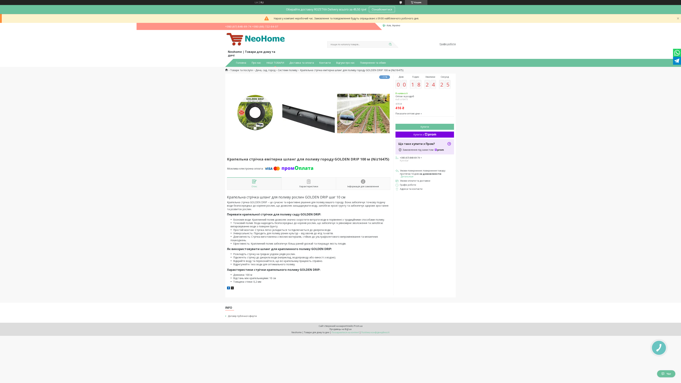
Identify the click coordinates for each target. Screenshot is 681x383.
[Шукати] (390, 44)
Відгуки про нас (345, 63)
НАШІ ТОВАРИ (275, 63)
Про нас (256, 63)
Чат (669, 373)
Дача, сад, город (265, 70)
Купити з (418, 134)
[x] (232, 288)
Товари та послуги (241, 70)
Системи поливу (287, 70)
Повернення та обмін (373, 63)
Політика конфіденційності (375, 332)
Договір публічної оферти (242, 316)
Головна (241, 63)
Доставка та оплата (301, 63)
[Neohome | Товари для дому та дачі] (256, 40)
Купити (424, 126)
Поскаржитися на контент (345, 332)
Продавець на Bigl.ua (340, 329)
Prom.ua (358, 326)
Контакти (325, 63)
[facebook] (228, 288)
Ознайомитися (382, 9)
